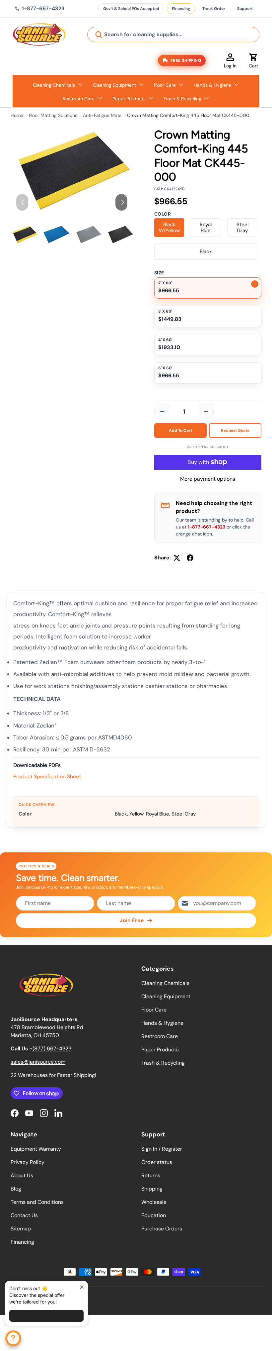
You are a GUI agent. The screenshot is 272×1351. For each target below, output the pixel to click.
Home (17, 115)
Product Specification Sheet (47, 776)
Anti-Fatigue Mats (102, 115)
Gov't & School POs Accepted (131, 8)
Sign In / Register (161, 1148)
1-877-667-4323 (206, 527)
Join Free (132, 920)
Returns (150, 1175)
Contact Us (24, 1215)
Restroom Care (159, 1036)
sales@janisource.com (38, 1061)
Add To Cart (180, 430)
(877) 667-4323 (52, 1048)
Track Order (213, 8)
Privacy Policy (27, 1162)
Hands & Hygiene (162, 1022)
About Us (22, 1175)
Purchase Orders (161, 1228)
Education (153, 1215)
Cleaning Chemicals (165, 983)
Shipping (152, 1188)
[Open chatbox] (13, 1338)
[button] (253, 60)
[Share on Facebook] (190, 557)
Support (245, 8)
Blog (16, 1188)
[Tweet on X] (176, 557)
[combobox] (173, 34)
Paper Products (160, 1049)
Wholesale (154, 1202)
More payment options (207, 478)
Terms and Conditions (37, 1202)
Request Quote (235, 430)
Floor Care (154, 1009)
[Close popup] (82, 1287)
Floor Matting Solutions (53, 115)
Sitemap (21, 1228)
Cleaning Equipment (165, 996)
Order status (156, 1162)
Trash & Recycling (163, 1062)
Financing (181, 8)
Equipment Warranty (36, 1148)
